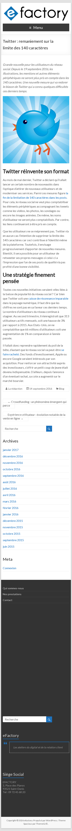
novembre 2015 (13, 527)
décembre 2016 (13, 456)
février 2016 (10, 508)
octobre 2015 (11, 533)
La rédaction (15, 388)
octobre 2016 (11, 469)
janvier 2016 (10, 514)
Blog (61, 388)
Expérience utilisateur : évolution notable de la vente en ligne (34, 416)
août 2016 (9, 482)
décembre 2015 (13, 520)
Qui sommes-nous (13, 588)
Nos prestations (12, 594)
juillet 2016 (10, 488)
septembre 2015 (13, 540)
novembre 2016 (13, 462)
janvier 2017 (10, 449)
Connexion (9, 568)
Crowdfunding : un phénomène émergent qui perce (34, 403)
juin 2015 (8, 546)
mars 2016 (9, 501)
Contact (7, 600)
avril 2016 (9, 495)
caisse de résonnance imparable (48, 298)
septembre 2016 (13, 475)
